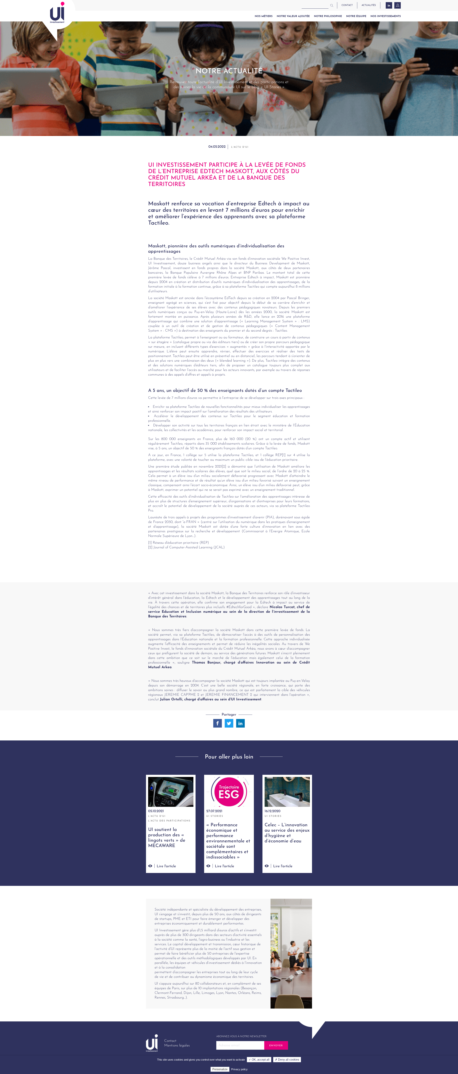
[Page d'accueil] (57, 12)
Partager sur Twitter (229, 723)
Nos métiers (263, 16)
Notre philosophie (328, 16)
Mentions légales (177, 1045)
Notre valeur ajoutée (293, 16)
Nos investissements (386, 16)
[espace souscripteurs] (398, 5)
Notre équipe (356, 16)
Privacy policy (239, 1069)
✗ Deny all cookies (287, 1059)
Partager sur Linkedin (240, 723)
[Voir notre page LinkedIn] (389, 5)
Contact (170, 1041)
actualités (369, 5)
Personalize (220, 1069)
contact (347, 5)
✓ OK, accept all (259, 1059)
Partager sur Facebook (217, 723)
